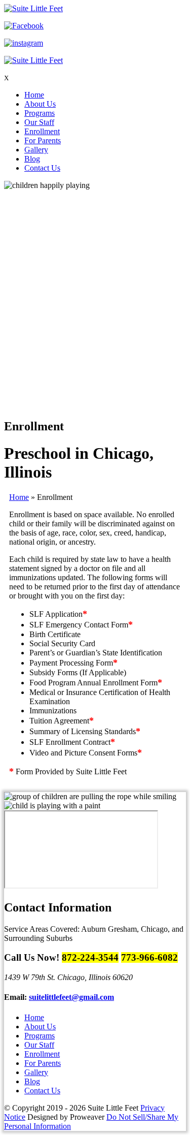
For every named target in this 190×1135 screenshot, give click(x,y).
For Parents (42, 140)
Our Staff (39, 122)
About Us (40, 104)
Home (34, 94)
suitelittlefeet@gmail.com (71, 997)
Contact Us (42, 168)
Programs (39, 113)
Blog (32, 158)
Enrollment (42, 131)
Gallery (36, 149)
